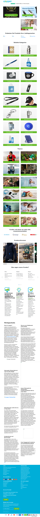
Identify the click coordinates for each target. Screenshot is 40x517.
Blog (21, 483)
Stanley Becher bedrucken (29, 119)
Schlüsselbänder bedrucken (11, 106)
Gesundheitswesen (28, 187)
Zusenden (5, 472)
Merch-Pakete (23, 479)
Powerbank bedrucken (25, 470)
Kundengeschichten (24, 485)
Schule (11, 213)
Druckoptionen (5, 482)
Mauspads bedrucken (11, 81)
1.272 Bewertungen (25, 3)
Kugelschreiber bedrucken (11, 68)
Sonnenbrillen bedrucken (25, 473)
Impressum (5, 469)
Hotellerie (11, 187)
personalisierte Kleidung (11, 336)
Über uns (22, 482)
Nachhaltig (11, 225)
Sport (11, 162)
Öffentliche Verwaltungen (11, 174)
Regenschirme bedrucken (25, 472)
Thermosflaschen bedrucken (11, 132)
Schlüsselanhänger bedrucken (11, 119)
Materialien (5, 483)
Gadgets (11, 200)
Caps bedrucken (29, 106)
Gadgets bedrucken (28, 145)
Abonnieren (17, 508)
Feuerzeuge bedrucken (29, 93)
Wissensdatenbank (7, 481)
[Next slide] (35, 251)
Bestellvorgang (6, 473)
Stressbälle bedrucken (29, 132)
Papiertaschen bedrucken (11, 93)
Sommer (28, 200)
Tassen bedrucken (29, 81)
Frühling (28, 162)
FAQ (21, 488)
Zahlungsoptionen (6, 470)
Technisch (5, 486)
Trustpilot (18, 3)
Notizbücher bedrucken (11, 55)
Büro (29, 213)
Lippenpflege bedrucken (11, 145)
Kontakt (5, 499)
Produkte (4, 485)
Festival (28, 225)
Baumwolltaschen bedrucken (29, 68)
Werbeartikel (24, 465)
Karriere (22, 486)
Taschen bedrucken (24, 474)
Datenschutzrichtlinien (7, 468)
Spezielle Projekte (24, 477)
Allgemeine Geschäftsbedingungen (9, 467)
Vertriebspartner (24, 487)
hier (5, 462)
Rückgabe (5, 474)
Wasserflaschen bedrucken (29, 55)
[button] (37, 234)
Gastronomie (28, 174)
